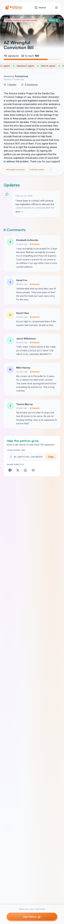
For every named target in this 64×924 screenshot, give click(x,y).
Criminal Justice (37, 169)
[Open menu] (56, 7)
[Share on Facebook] (10, 470)
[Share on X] (17, 470)
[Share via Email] (33, 470)
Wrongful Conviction (15, 169)
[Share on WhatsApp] (25, 470)
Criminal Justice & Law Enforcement (21, 20)
